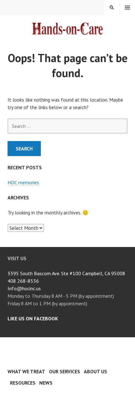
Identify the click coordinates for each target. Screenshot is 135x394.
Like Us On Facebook (33, 318)
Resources (22, 383)
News (45, 383)
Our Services (64, 371)
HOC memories (23, 182)
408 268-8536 (23, 281)
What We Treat (26, 371)
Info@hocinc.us (24, 288)
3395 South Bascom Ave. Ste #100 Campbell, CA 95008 (66, 273)
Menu (127, 7)
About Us (95, 371)
